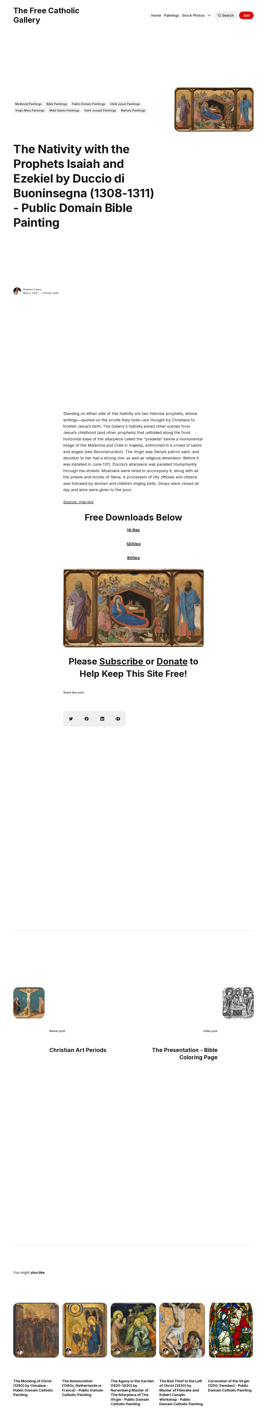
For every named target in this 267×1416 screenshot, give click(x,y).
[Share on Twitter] (71, 719)
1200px (133, 543)
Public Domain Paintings (88, 104)
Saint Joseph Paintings (100, 110)
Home (156, 15)
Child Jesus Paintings (125, 104)
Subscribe (122, 661)
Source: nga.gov (78, 502)
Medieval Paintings (28, 104)
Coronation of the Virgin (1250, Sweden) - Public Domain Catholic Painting (230, 1385)
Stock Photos (193, 15)
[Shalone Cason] (17, 291)
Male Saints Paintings (64, 110)
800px (133, 557)
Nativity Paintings (133, 110)
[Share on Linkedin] (102, 719)
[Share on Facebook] (86, 719)
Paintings (171, 15)
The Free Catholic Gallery (46, 15)
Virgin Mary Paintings (30, 110)
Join (246, 15)
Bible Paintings (57, 104)
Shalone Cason (32, 289)
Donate (172, 661)
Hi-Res (133, 530)
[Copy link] (118, 719)
